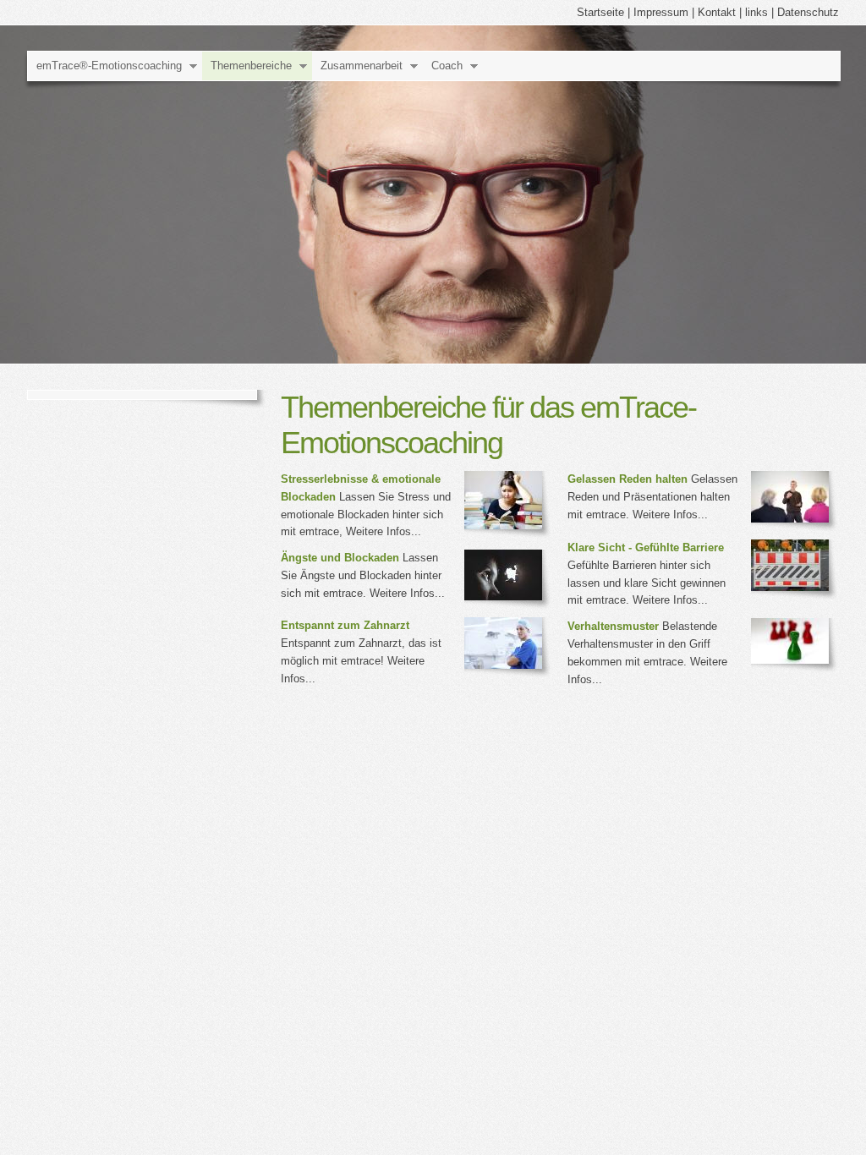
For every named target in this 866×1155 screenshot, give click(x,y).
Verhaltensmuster (613, 626)
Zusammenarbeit (362, 65)
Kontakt (717, 12)
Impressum (660, 12)
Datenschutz (808, 12)
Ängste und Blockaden (340, 557)
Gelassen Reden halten (627, 479)
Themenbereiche (251, 65)
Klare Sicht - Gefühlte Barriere (645, 547)
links (756, 12)
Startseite (600, 12)
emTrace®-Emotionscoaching (109, 65)
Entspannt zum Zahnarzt (345, 625)
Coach (447, 65)
